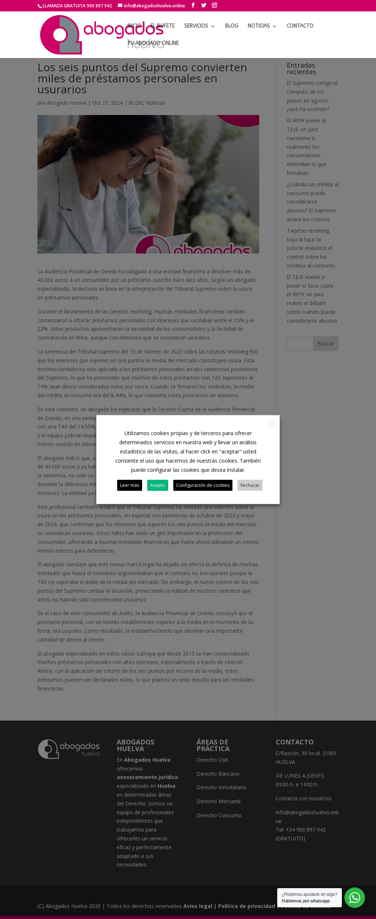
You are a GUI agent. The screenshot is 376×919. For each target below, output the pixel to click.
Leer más (129, 485)
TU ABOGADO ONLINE (153, 43)
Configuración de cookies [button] (202, 485)
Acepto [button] (157, 485)
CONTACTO (300, 26)
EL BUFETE (163, 26)
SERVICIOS (196, 26)
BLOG (231, 26)
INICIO (134, 26)
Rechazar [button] (250, 485)
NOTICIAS (259, 26)
